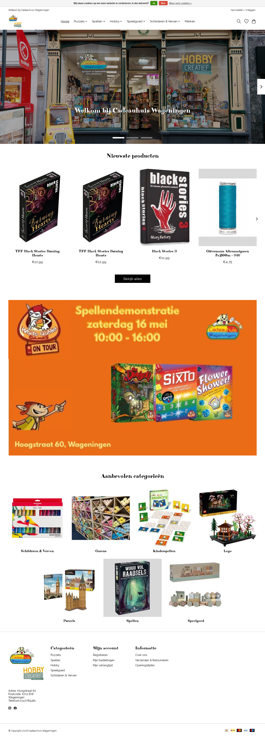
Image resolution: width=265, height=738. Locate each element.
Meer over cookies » (180, 3)
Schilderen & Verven (37, 551)
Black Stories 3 (164, 251)
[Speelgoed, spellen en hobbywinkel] (15, 21)
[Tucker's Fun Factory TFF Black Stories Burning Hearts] (37, 207)
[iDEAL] (232, 731)
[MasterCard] (239, 731)
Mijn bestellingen (103, 660)
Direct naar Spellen (132, 116)
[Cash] (226, 731)
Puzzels (69, 621)
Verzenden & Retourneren (151, 660)
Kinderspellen (164, 551)
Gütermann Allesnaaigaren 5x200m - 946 (227, 253)
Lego (227, 551)
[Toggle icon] (239, 21)
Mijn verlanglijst (103, 665)
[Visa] (245, 731)
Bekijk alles (132, 279)
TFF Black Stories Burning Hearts (37, 253)
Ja (153, 3)
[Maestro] (252, 731)
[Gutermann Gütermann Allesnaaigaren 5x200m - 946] (228, 207)
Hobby (55, 665)
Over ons (141, 655)
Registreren (100, 655)
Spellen (132, 621)
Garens (101, 551)
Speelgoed (196, 621)
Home (65, 21)
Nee (163, 3)
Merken (190, 21)
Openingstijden (145, 665)
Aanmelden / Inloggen (243, 10)
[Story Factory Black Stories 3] (164, 207)
